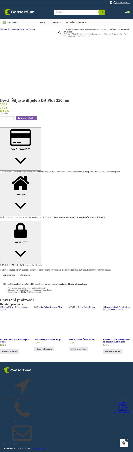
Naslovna (122, 402)
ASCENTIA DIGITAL (39, 448)
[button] (59, 32)
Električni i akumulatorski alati (89, 34)
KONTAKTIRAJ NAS (123, 3)
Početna (67, 34)
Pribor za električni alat (113, 34)
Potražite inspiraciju (76, 22)
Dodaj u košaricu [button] (9, 351)
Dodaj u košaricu (26, 118)
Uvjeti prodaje (122, 407)
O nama (41, 22)
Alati (74, 34)
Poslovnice (55, 22)
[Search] (102, 12)
